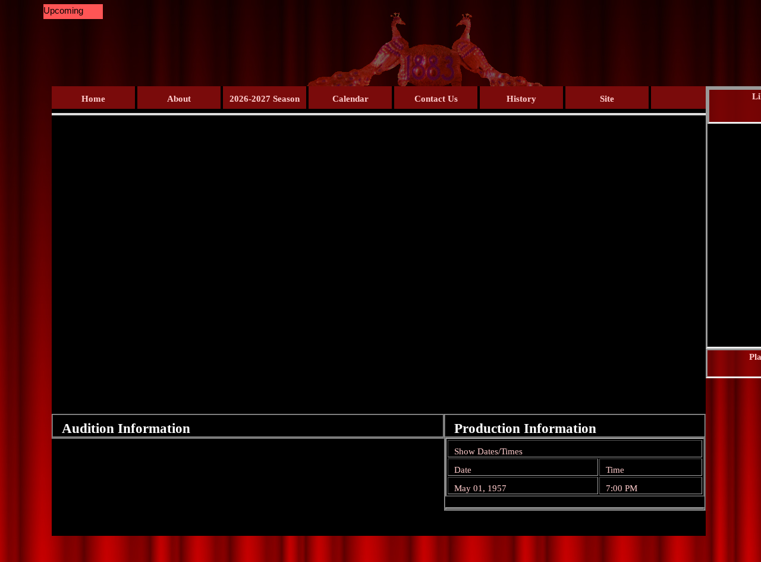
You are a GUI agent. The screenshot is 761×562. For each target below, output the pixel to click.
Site (607, 98)
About (179, 98)
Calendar (350, 98)
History (521, 98)
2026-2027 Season (264, 98)
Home (93, 98)
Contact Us (436, 98)
